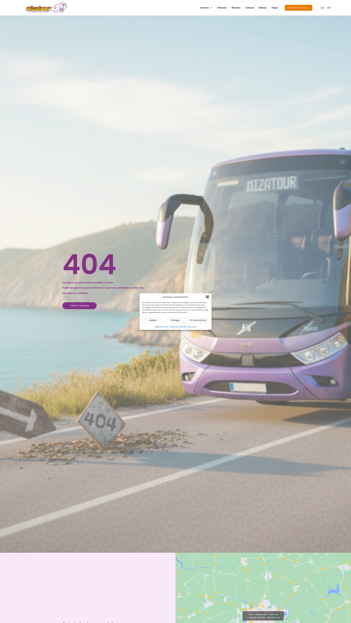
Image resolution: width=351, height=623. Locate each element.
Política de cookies (162, 326)
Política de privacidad (178, 326)
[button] (207, 297)
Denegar (175, 320)
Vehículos (222, 7)
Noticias (263, 7)
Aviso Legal (192, 326)
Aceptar (153, 320)
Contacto (249, 7)
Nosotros (236, 7)
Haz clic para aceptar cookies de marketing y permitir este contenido (263, 616)
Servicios (204, 7)
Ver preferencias (198, 320)
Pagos (275, 7)
